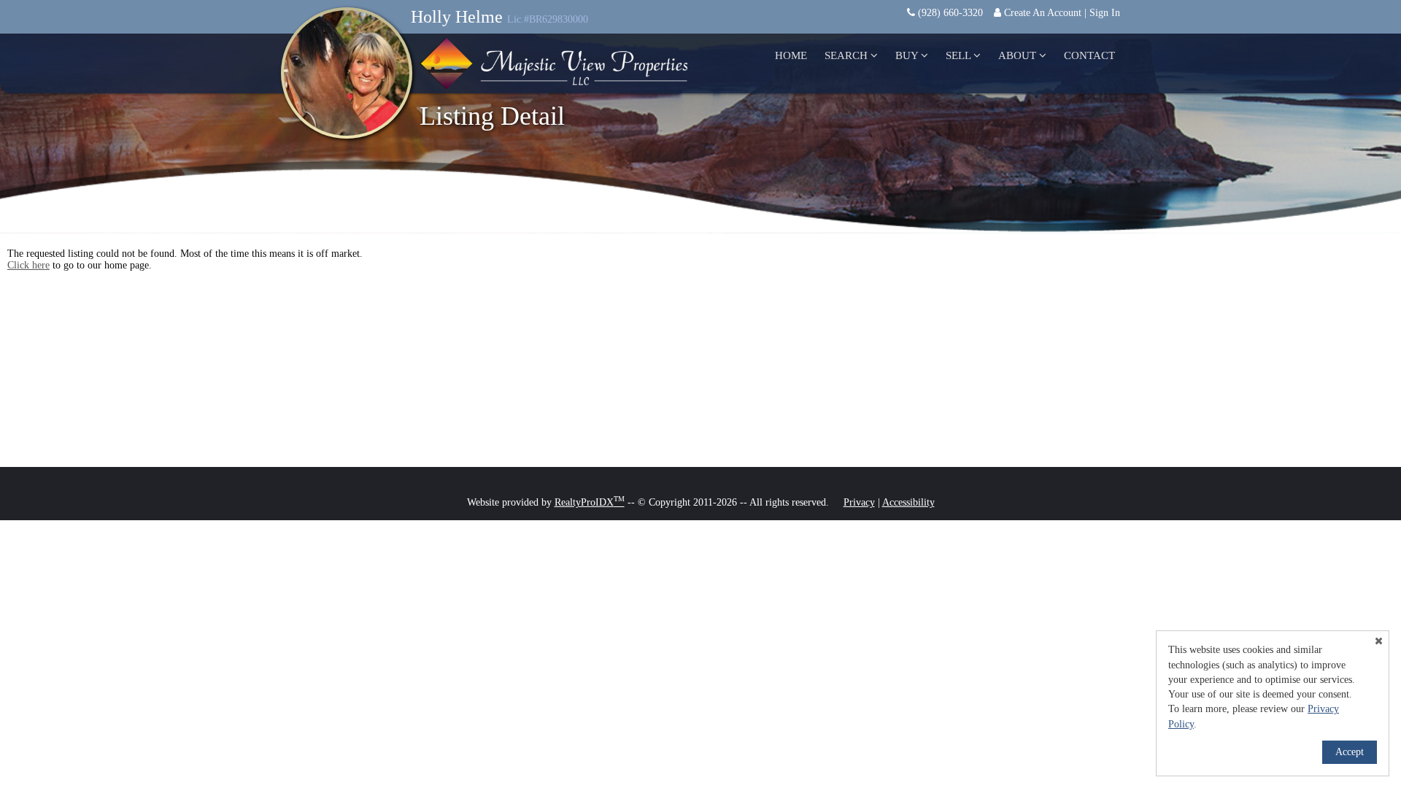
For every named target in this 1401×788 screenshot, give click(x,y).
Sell (959, 55)
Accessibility (908, 502)
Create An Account (1042, 12)
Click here (28, 265)
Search (848, 55)
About (1018, 55)
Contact (1089, 55)
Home (791, 55)
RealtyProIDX (590, 502)
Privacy (859, 502)
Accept (1349, 751)
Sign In (1104, 12)
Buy (908, 55)
